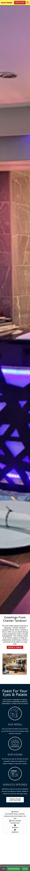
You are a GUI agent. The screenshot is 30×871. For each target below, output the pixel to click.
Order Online (20, 3)
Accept (25, 869)
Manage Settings (13, 869)
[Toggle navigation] (27, 2)
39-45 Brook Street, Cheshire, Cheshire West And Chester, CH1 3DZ (15, 816)
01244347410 (15, 823)
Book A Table (15, 647)
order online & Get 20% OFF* (15, 799)
